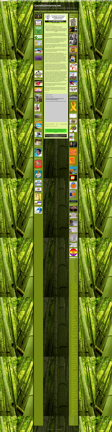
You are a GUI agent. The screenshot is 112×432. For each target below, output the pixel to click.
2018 (71, 263)
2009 (71, 420)
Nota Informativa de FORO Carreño (74, 368)
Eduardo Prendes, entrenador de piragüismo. (73, 320)
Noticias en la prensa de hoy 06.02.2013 (74, 374)
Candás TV (60, 11)
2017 (71, 264)
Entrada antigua (63, 124)
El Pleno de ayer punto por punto (74, 407)
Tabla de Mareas (44, 11)
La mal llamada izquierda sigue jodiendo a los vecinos (73, 411)
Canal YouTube (73, 11)
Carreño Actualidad (67, 11)
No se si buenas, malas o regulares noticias (74, 328)
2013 (71, 269)
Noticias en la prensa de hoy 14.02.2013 (74, 343)
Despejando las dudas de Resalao (74, 341)
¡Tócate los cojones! (74, 283)
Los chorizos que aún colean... (74, 380)
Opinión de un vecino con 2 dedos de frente (74, 330)
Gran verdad (73, 295)
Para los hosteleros (73, 371)
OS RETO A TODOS (38, 63)
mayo (72, 278)
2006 (71, 424)
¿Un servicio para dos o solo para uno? (74, 339)
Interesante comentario (73, 318)
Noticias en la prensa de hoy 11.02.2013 (74, 358)
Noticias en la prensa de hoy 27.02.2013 (74, 292)
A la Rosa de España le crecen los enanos (74, 397)
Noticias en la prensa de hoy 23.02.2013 (74, 314)
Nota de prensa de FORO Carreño (73, 390)
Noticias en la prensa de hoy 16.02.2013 (74, 322)
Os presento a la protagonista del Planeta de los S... (74, 392)
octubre (72, 272)
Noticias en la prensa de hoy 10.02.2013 (74, 360)
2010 (71, 419)
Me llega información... (74, 293)
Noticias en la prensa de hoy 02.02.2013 (74, 399)
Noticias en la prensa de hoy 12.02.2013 (74, 356)
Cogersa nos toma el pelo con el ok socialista (74, 305)
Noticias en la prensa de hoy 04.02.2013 (74, 388)
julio (71, 276)
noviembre (72, 271)
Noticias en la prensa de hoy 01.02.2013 (74, 414)
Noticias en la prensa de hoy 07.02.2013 (74, 372)
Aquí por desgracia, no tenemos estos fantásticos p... (74, 348)
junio (72, 277)
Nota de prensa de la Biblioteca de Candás (74, 346)
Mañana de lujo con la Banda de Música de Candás (74, 310)
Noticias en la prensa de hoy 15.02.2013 (74, 332)
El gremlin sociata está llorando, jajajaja (74, 382)
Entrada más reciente (49, 124)
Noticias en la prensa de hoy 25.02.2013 (74, 303)
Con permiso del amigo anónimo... (74, 366)
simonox (54, 429)
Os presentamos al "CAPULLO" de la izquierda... (74, 325)
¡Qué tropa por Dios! (74, 286)
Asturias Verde (50, 11)
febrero (72, 282)
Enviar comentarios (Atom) (53, 126)
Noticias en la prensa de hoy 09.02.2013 (74, 362)
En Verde (55, 11)
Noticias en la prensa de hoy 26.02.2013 (74, 301)
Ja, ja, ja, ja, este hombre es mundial (74, 285)
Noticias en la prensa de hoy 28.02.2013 (74, 288)
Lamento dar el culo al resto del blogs (74, 384)
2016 (71, 265)
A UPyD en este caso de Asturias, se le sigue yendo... (74, 336)
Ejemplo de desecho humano (74, 307)
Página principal (37, 11)
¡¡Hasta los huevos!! (74, 408)
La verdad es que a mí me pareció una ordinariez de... (74, 351)
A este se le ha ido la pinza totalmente (74, 297)
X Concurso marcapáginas (73, 290)
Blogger (63, 429)
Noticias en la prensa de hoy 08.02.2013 (74, 364)
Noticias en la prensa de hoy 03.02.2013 (74, 394)
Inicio (57, 124)
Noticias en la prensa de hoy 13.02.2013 (74, 353)
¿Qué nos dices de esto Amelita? (73, 376)
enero (72, 415)
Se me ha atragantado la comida (74, 386)
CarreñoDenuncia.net (47, 5)
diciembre (72, 270)
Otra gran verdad (73, 294)
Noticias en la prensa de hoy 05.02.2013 (74, 378)
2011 (71, 418)
